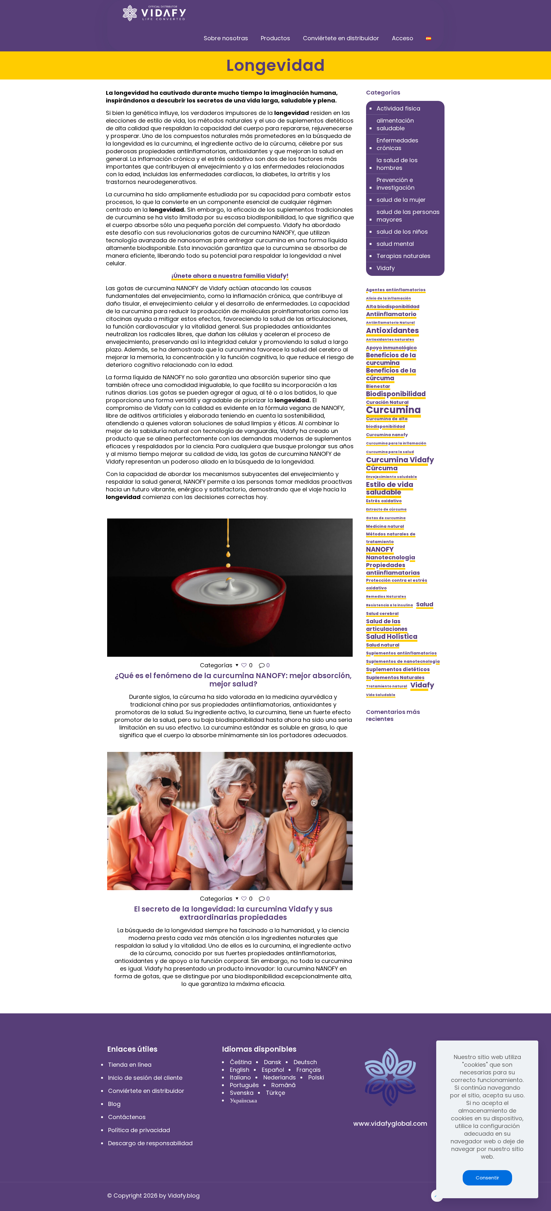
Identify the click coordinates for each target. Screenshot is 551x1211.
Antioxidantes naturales (390, 339)
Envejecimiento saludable (391, 476)
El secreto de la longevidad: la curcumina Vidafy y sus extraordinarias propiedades (233, 913)
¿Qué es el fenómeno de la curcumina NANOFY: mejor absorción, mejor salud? (233, 680)
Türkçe (275, 1093)
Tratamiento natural (386, 686)
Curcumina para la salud (390, 452)
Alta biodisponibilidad (392, 306)
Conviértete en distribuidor (146, 1091)
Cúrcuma (382, 468)
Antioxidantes (392, 330)
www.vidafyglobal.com (390, 1123)
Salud (424, 604)
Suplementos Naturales (395, 677)
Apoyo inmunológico (391, 347)
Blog (114, 1104)
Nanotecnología (390, 557)
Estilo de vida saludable (389, 488)
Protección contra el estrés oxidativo (396, 584)
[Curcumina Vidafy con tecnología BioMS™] (154, 13)
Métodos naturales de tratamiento (390, 537)
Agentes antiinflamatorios (396, 289)
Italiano (240, 1077)
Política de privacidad (139, 1130)
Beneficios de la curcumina (391, 359)
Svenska (241, 1093)
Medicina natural (385, 526)
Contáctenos (127, 1117)
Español (273, 1070)
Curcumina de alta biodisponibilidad (387, 422)
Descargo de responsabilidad (150, 1143)
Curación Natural (387, 402)
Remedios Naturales (386, 596)
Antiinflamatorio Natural (390, 322)
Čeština (241, 1062)
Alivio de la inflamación (388, 298)
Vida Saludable (380, 695)
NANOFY (380, 549)
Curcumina (393, 410)
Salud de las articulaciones (387, 625)
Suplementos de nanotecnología (403, 661)
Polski (316, 1077)
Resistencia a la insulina (389, 605)
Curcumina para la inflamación (396, 443)
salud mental (395, 244)
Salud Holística (391, 636)
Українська (243, 1100)
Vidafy (386, 268)
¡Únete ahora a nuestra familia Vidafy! (230, 276)
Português (244, 1085)
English (239, 1070)
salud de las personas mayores (408, 215)
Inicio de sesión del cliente (145, 1078)
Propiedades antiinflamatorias (393, 569)
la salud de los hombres (397, 164)
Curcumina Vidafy (400, 460)
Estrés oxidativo (384, 500)
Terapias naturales (403, 256)
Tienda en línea (129, 1065)
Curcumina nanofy (387, 434)
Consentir (487, 1177)
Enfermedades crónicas (397, 144)
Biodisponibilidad (396, 394)
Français (309, 1070)
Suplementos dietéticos (398, 669)
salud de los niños (402, 232)
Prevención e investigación (396, 184)
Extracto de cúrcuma (386, 509)
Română (283, 1085)
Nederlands (279, 1077)
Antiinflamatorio (391, 314)
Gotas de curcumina (386, 518)
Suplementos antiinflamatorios (401, 653)
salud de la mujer (401, 200)
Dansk (272, 1062)
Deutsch (305, 1062)
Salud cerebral (382, 613)
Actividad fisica (398, 108)
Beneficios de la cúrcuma (391, 374)
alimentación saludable (395, 124)
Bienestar (378, 386)
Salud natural (382, 645)
